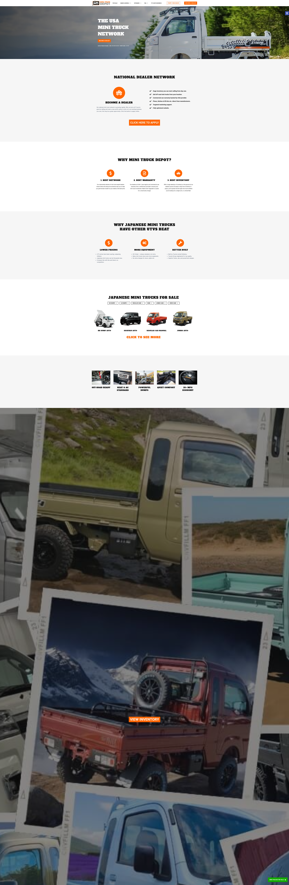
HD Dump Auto (104, 331)
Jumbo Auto (182, 331)
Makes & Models (124, 3)
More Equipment (144, 250)
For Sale (115, 3)
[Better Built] (180, 243)
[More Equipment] (144, 243)
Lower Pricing (109, 250)
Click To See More (144, 337)
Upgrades (137, 3)
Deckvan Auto (130, 331)
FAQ (145, 3)
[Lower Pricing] (109, 243)
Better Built (180, 250)
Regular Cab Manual (156, 331)
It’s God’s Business (156, 3)
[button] (287, 13)
